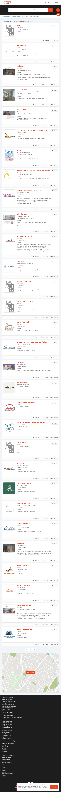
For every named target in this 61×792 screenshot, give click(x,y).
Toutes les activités (7, 699)
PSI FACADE (21, 362)
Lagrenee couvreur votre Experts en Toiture (32, 342)
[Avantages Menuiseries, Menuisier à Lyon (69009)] (9, 241)
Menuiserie (4, 749)
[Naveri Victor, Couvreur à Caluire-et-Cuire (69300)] (9, 448)
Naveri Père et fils (23, 322)
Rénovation (4, 751)
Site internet (55, 61)
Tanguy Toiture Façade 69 (26, 403)
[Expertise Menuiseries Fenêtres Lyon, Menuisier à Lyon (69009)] (9, 195)
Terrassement (5, 753)
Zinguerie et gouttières (7, 737)
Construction (5, 746)
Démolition (4, 748)
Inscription (56, 2)
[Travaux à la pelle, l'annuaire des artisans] (7, 2)
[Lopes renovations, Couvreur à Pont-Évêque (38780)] (9, 528)
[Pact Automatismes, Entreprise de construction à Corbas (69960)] (9, 488)
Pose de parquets (6, 732)
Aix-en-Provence (6, 759)
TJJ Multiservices (23, 90)
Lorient (3, 767)
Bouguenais (4, 761)
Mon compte (48, 2)
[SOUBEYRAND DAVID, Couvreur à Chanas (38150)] (9, 634)
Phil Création (21, 110)
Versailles (4, 776)
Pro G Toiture (21, 45)
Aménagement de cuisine (8, 704)
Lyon (3, 769)
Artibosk (20, 66)
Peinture (4, 729)
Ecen (18, 25)
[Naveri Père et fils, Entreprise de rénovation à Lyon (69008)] (9, 327)
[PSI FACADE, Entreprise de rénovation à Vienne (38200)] (9, 367)
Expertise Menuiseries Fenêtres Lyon (30, 190)
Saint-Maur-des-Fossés (7, 773)
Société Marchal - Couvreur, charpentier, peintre (33, 170)
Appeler (47, 40)
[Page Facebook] (58, 10)
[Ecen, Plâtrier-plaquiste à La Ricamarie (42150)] (9, 30)
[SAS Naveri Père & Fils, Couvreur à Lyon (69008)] (9, 306)
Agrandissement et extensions (9, 701)
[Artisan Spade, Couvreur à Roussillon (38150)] (9, 570)
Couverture (4, 714)
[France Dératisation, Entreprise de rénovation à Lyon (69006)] (9, 286)
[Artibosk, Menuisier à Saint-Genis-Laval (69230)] (9, 71)
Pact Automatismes (24, 483)
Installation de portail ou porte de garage (12, 717)
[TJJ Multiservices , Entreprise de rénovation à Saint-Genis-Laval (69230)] (9, 95)
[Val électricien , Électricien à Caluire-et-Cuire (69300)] (9, 388)
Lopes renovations (23, 523)
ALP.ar (19, 150)
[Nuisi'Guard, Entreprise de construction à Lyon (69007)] (9, 266)
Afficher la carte (30, 672)
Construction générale (7, 712)
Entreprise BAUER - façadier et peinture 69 (32, 130)
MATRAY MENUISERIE (24, 605)
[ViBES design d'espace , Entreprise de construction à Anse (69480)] (9, 508)
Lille (2, 764)
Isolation (4, 718)
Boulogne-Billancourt (7, 762)
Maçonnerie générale (7, 722)
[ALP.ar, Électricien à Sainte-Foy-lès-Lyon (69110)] (9, 155)
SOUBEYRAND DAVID (24, 629)
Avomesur (20, 463)
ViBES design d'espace (25, 503)
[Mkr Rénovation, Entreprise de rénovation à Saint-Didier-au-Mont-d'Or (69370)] (9, 219)
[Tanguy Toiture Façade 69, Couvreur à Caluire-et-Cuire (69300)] (9, 408)
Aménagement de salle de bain (9, 706)
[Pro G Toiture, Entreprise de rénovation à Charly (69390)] (9, 50)
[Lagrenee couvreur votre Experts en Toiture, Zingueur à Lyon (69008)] (9, 347)
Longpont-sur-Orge (6, 765)
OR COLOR (20, 543)
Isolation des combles (7, 721)
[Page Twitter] (58, 14)
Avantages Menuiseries (25, 236)
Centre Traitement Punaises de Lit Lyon (31, 423)
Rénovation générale (7, 735)
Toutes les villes (6, 757)
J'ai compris (54, 787)
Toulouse (4, 775)
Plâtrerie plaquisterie (7, 730)
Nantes (3, 770)
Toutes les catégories (8, 743)
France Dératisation (24, 282)
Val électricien (22, 383)
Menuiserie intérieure (7, 727)
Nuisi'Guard (21, 261)
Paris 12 (4, 772)
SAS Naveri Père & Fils (25, 301)
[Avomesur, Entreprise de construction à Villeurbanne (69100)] (9, 468)
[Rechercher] (50, 10)
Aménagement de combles (8, 703)
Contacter (55, 40)
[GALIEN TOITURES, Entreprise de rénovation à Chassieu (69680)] (9, 590)
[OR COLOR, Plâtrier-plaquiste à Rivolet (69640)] (9, 548)
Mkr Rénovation (22, 214)
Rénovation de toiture (7, 733)
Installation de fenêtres (7, 715)
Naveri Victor (21, 443)
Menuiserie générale (6, 726)
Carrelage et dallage (6, 709)
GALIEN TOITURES (23, 585)
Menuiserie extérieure (7, 724)
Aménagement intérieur (7, 707)
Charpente (4, 711)
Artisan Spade (22, 565)
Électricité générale (6, 738)
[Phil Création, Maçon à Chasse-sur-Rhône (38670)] (9, 115)
